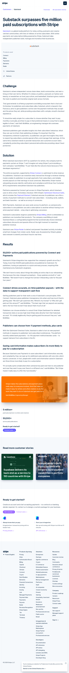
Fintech (38, 592)
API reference (40, 530)
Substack (6, 31)
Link (20, 592)
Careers (54, 596)
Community (56, 562)
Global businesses (41, 572)
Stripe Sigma (23, 610)
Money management (42, 580)
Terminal (22, 615)
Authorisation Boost (25, 559)
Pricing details (8, 530)
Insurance (39, 602)
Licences (55, 579)
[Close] (65, 663)
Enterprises (39, 554)
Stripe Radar (19, 229)
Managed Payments (25, 595)
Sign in (54, 620)
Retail (37, 617)
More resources (57, 586)
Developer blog (41, 658)
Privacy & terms (57, 569)
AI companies (40, 587)
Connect (22, 572)
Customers (7, 9)
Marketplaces (40, 577)
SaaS (37, 585)
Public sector (40, 614)
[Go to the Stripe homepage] (5, 552)
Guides (54, 554)
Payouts (22, 602)
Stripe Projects (40, 655)
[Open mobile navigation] (65, 3)
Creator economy (41, 590)
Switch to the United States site (33, 668)
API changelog (40, 650)
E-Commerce (40, 564)
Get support (56, 611)
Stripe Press (56, 601)
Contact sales (8, 430)
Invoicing (22, 587)
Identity (21, 585)
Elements (22, 580)
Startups (38, 557)
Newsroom (55, 598)
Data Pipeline (23, 577)
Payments (22, 600)
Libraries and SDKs (42, 653)
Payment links (23, 597)
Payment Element (24, 195)
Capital (21, 564)
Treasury (22, 617)
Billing (21, 562)
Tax (20, 612)
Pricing (21, 554)
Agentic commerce (42, 559)
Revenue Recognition (26, 607)
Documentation (41, 643)
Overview (47, 10)
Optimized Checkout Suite (54, 193)
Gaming (38, 595)
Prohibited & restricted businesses (56, 574)
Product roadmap (57, 593)
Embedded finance (42, 567)
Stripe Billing (41, 215)
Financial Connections (26, 582)
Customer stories (57, 557)
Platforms (39, 582)
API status (39, 648)
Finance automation (42, 570)
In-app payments (41, 575)
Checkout (22, 567)
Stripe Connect (36, 173)
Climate (21, 570)
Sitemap (55, 581)
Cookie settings (57, 584)
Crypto (21, 575)
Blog (53, 559)
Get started (8, 512)
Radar (21, 605)
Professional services (42, 612)
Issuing (21, 590)
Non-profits (39, 609)
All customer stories (59, 10)
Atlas (21, 557)
